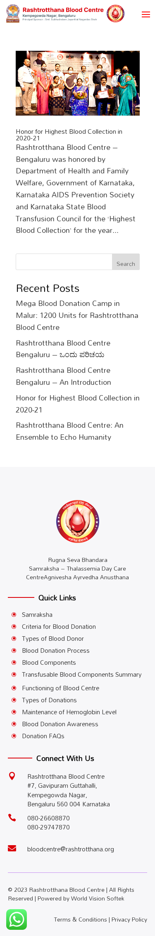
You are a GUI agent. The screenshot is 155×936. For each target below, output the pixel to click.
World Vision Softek (97, 898)
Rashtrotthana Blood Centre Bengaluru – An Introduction (63, 376)
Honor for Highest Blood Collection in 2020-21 (69, 135)
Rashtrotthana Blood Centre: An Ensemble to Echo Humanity (70, 430)
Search (126, 263)
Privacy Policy (129, 919)
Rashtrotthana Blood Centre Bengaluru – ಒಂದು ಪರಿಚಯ (63, 348)
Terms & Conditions (80, 919)
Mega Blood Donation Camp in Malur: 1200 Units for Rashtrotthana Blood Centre (77, 315)
